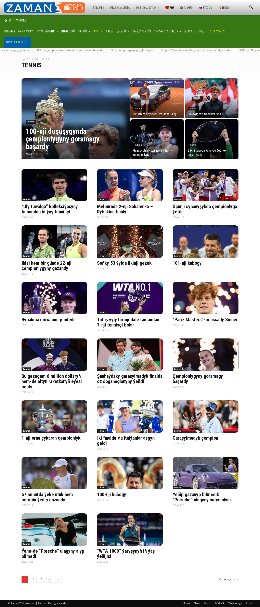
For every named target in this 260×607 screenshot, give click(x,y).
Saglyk (188, 31)
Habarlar (9, 31)
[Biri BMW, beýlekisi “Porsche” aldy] (157, 98)
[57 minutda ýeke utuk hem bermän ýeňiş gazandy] (54, 473)
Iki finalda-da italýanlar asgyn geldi (126, 440)
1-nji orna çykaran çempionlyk (51, 438)
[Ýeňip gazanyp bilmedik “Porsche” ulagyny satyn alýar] (205, 473)
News (197, 603)
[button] (251, 8)
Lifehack (219, 603)
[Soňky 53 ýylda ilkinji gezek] (130, 241)
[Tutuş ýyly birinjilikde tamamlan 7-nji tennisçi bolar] (130, 298)
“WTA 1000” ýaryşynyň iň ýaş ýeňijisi (126, 553)
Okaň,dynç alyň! (141, 31)
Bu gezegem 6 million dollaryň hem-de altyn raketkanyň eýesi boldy (52, 381)
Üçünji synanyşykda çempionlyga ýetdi (205, 209)
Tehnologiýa (68, 31)
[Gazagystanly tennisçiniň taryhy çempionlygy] (157, 139)
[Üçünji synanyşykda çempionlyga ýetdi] (205, 185)
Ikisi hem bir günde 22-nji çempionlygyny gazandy (47, 265)
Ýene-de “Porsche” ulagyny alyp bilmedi (53, 553)
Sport (96, 31)
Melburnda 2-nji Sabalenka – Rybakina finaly (125, 209)
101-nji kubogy (187, 263)
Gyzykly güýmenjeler (166, 31)
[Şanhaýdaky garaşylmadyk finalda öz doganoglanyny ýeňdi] (130, 354)
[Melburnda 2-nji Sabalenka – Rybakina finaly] (130, 185)
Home (186, 603)
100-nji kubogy (111, 494)
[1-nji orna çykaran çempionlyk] (54, 416)
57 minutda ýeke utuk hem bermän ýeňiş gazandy (47, 497)
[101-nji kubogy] (205, 241)
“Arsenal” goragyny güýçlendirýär (91, 50)
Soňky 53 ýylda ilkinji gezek (124, 263)
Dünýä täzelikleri (45, 31)
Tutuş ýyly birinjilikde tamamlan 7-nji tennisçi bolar (128, 322)
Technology (235, 603)
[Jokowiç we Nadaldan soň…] (211, 98)
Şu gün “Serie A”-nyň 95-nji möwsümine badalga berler (155, 50)
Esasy (25, 58)
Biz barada (98, 7)
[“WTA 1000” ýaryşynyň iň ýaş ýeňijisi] (130, 529)
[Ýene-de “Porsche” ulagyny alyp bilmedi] (54, 529)
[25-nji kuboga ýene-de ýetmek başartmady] (211, 139)
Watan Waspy (25, 31)
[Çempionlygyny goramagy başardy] (205, 354)
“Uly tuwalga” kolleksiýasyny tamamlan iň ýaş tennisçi (50, 209)
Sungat (109, 31)
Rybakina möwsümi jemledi (48, 319)
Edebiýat (82, 31)
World (207, 603)
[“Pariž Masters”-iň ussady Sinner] (205, 298)
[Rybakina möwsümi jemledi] (54, 298)
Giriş (9, 42)
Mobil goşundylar (146, 7)
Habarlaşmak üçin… (120, 7)
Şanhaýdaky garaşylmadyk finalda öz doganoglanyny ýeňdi (129, 378)
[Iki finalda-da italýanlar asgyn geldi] (130, 416)
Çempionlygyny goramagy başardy (198, 378)
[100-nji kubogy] (130, 473)
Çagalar (122, 31)
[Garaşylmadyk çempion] (205, 416)
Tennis (30, 122)
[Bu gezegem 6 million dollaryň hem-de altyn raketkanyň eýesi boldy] (54, 354)
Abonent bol (21, 42)
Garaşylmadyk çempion (195, 438)
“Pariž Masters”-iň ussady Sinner (205, 319)
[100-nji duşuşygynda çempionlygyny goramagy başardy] (76, 125)
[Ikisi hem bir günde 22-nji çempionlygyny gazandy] (54, 241)
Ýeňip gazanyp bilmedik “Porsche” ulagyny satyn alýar (202, 497)
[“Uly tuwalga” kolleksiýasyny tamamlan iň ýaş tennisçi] (54, 185)
